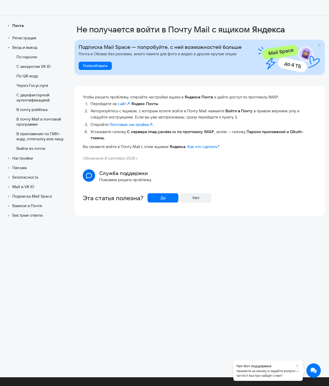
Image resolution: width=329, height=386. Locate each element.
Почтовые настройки (129, 124)
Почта (18, 25)
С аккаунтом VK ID (33, 66)
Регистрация (24, 37)
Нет (196, 197)
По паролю (26, 56)
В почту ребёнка (32, 109)
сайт (122, 103)
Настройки (22, 158)
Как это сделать (202, 146)
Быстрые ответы (27, 215)
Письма (19, 167)
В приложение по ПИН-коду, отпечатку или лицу (39, 136)
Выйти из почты (30, 148)
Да (163, 197)
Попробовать (95, 65)
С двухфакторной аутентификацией (33, 98)
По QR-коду (27, 75)
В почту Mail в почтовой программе (38, 122)
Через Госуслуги (32, 85)
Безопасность (25, 177)
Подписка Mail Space (32, 196)
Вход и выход (24, 47)
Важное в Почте (27, 205)
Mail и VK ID (23, 186)
